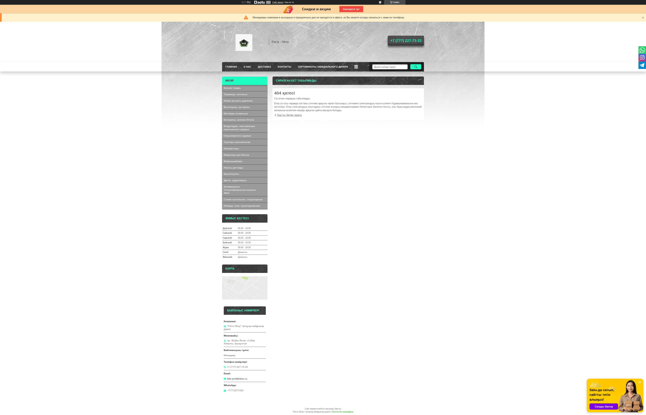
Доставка (264, 66)
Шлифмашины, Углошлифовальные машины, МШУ (240, 189)
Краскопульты (231, 174)
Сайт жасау (277, 2)
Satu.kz (337, 409)
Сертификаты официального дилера (323, 66)
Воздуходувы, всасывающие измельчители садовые (239, 128)
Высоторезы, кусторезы (237, 107)
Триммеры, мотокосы (235, 94)
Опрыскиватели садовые (237, 135)
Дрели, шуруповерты (235, 180)
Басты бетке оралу (289, 115)
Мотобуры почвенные (236, 113)
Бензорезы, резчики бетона (239, 119)
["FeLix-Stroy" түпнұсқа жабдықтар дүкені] (244, 42)
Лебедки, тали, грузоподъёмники (242, 205)
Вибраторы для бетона (236, 155)
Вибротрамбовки (233, 161)
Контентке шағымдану (342, 412)
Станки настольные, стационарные (243, 199)
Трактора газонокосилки (237, 142)
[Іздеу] (415, 66)
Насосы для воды (233, 167)
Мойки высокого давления (238, 100)
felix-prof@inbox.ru (237, 378)
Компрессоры (231, 148)
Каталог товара (232, 88)
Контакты (284, 66)
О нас (247, 66)
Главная (231, 66)
